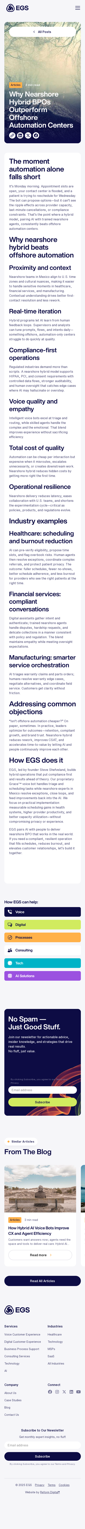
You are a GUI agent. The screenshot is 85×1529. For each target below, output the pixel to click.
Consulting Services (17, 1356)
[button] (77, 8)
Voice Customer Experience (22, 1334)
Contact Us (11, 1414)
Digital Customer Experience (22, 1341)
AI (5, 1370)
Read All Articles (42, 1281)
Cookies (64, 1485)
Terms (59, 1079)
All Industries (56, 1363)
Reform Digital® (50, 1492)
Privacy (14, 1083)
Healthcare (55, 1334)
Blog (7, 1407)
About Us (10, 1393)
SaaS (51, 1356)
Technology (12, 1363)
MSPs (51, 1349)
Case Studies (13, 1400)
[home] (16, 8)
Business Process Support (21, 1349)
